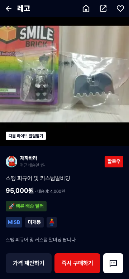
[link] (55, 161)
